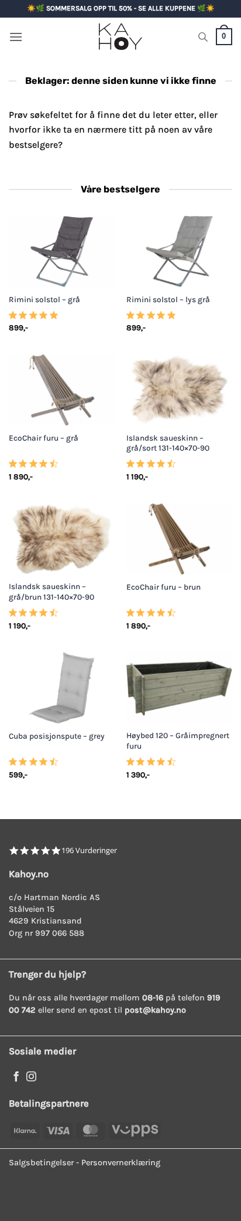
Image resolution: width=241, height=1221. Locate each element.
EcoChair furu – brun (163, 587)
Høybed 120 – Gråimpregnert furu (177, 740)
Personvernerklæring (120, 1163)
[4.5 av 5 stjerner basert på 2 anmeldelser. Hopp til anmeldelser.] (36, 765)
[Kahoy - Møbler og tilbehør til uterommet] (120, 37)
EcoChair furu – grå (43, 438)
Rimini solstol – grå (44, 299)
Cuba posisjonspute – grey (57, 736)
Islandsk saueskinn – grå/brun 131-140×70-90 (51, 591)
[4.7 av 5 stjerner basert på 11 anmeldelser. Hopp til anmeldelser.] (36, 467)
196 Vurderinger (89, 850)
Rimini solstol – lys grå (168, 299)
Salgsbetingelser (41, 1163)
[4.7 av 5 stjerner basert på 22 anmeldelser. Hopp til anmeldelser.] (153, 467)
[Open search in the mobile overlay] (203, 37)
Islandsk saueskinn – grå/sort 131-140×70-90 (167, 443)
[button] (16, 36)
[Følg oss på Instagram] (31, 1077)
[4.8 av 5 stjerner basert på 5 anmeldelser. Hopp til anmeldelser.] (36, 318)
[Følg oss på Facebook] (16, 1077)
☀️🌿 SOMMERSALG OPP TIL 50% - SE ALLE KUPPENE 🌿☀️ (121, 8)
